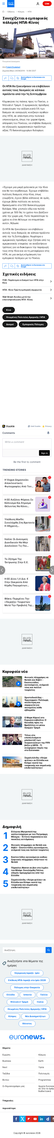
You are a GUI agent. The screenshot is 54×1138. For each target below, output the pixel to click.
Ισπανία (27, 994)
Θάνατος (27, 1023)
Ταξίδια (6, 1073)
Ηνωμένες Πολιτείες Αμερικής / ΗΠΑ (25, 317)
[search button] (49, 950)
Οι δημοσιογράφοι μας (13, 1086)
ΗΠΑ (30, 12)
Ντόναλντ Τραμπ (19, 1002)
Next (4, 1067)
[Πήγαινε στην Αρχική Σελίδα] (10, 3)
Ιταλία (40, 1002)
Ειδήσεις (11, 12)
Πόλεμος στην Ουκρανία (27, 987)
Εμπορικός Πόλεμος (33, 324)
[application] (27, 43)
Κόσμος (21, 12)
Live (47, 3)
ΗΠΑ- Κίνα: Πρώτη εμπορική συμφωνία (22, 289)
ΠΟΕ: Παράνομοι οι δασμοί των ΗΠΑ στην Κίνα (23, 281)
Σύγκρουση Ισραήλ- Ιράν (27, 973)
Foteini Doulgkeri (13, 67)
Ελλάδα (11, 994)
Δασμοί (10, 324)
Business (6, 1061)
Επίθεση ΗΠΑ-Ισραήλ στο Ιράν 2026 (27, 980)
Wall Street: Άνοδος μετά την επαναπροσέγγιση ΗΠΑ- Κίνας (17, 298)
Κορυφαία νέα (15, 671)
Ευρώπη (6, 1054)
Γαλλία (44, 994)
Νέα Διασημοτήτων (35, 1016)
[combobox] (27, 950)
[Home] (3, 12)
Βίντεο (5, 1079)
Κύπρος (12, 1016)
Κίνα (8, 309)
